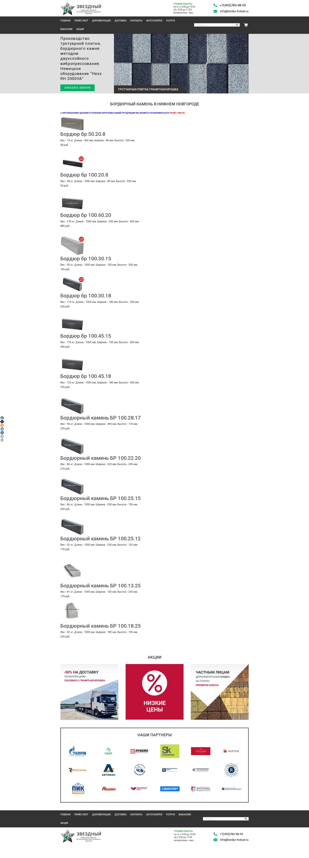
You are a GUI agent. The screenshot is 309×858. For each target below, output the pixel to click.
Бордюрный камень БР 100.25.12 (100, 538)
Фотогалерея (154, 20)
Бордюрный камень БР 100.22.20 (100, 458)
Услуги (170, 20)
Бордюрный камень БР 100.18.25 (100, 626)
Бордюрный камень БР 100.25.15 (100, 498)
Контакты (136, 20)
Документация (101, 20)
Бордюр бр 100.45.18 (85, 376)
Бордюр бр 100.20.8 (84, 175)
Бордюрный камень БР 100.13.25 (100, 586)
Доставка (120, 20)
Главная (65, 20)
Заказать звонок (77, 87)
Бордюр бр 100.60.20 (85, 215)
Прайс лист (81, 20)
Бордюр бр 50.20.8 (82, 134)
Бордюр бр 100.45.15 (85, 336)
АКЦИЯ (80, 29)
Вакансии (66, 29)
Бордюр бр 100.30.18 (85, 296)
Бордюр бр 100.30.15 (85, 258)
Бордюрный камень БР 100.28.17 (100, 418)
